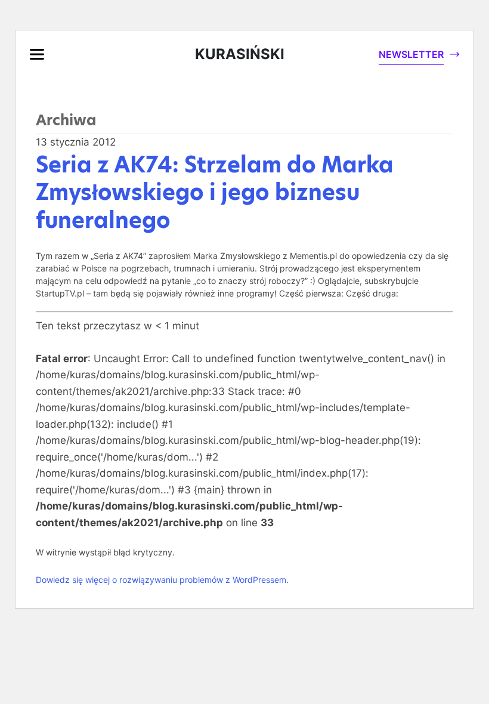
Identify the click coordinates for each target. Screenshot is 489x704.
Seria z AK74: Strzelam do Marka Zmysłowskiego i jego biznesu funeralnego (215, 193)
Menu (37, 54)
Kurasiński (239, 54)
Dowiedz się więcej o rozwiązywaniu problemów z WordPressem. (162, 580)
